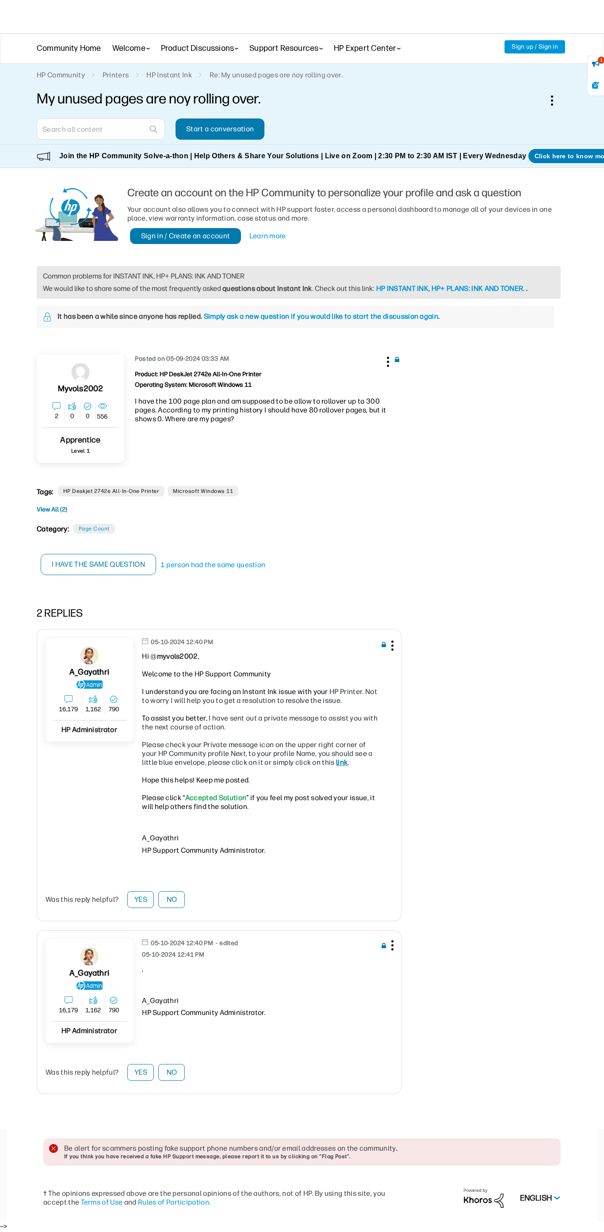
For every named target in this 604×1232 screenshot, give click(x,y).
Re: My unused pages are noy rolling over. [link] (276, 75)
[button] (387, 360)
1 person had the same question (213, 565)
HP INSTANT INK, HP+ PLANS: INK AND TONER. (450, 288)
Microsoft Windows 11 (203, 491)
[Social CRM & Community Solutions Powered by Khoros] (484, 1197)
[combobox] (101, 129)
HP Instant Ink (168, 75)
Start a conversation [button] (220, 129)
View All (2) (52, 509)
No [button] (172, 899)
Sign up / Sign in (535, 46)
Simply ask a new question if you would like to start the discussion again (321, 316)
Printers (116, 75)
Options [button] (556, 100)
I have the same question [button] (98, 564)
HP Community (61, 75)
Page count (94, 529)
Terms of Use (102, 1202)
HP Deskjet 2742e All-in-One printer (111, 491)
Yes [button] (140, 899)
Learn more (267, 236)
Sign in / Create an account (185, 236)
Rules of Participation (173, 1202)
